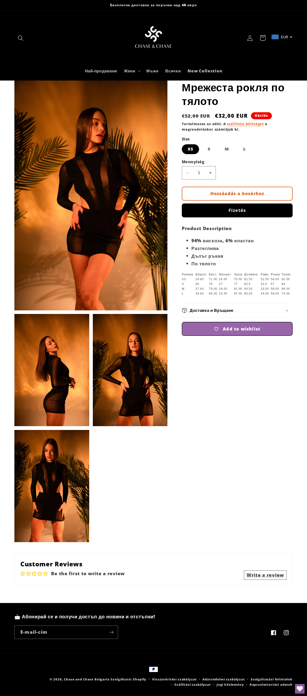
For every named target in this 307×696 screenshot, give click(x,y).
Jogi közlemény (230, 684)
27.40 (199, 288)
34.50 (265, 293)
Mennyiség (193, 161)
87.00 (238, 293)
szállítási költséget (245, 124)
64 (283, 284)
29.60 (199, 293)
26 (197, 284)
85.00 (213, 293)
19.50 (223, 293)
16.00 (223, 279)
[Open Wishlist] (300, 689)
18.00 (223, 288)
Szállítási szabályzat (192, 684)
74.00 (286, 293)
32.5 (264, 284)
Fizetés (237, 210)
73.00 (238, 279)
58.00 (275, 288)
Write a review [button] (265, 575)
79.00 (213, 288)
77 (236, 284)
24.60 (199, 279)
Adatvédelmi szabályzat (223, 679)
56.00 (275, 279)
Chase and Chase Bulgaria (86, 679)
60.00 (286, 279)
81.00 (238, 288)
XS (190, 149)
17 (221, 284)
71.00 (213, 279)
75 (211, 284)
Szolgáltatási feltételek (272, 679)
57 (272, 284)
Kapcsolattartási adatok (271, 684)
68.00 (286, 288)
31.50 (265, 279)
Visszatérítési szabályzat (174, 679)
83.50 (248, 288)
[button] (20, 38)
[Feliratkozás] (111, 632)
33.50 (265, 288)
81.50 (248, 279)
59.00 (275, 293)
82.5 (247, 284)
